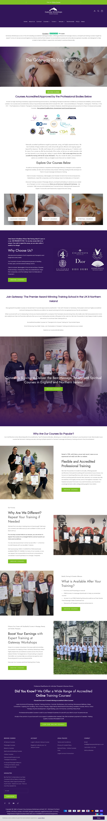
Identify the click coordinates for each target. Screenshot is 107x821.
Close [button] (98, 818)
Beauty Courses (50, 219)
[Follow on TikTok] (18, 803)
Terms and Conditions (64, 742)
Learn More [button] (41, 818)
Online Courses (8, 754)
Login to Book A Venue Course (40, 742)
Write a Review (88, 750)
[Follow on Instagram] (9, 803)
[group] (53, 67)
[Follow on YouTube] (13, 803)
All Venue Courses (9, 742)
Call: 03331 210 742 (90, 747)
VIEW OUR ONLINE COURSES (53, 724)
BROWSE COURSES (53, 92)
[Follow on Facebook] (5, 803)
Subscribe (10, 796)
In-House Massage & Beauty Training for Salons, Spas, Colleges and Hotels (12, 765)
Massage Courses (17, 219)
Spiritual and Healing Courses (13, 751)
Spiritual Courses (85, 219)
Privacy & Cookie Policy (64, 745)
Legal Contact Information (66, 753)
